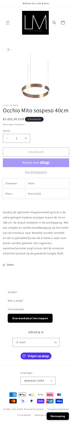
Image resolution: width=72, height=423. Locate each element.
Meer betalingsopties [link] (36, 171)
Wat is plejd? (15, 300)
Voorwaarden (16, 309)
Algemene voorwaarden (46, 415)
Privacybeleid (24, 415)
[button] (7, 22)
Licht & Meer (17, 409)
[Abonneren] (55, 342)
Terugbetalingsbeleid (58, 409)
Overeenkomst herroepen (30, 318)
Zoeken (12, 292)
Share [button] (10, 264)
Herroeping (57, 416)
